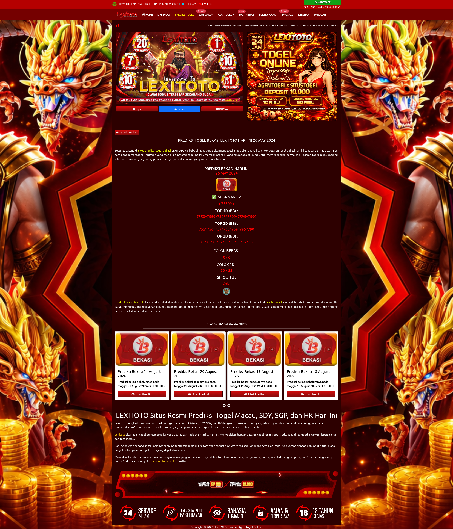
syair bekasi (274, 302)
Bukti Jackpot (268, 14)
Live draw (163, 14)
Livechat (207, 3)
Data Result (246, 14)
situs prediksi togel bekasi (154, 150)
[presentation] (224, 405)
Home (149, 14)
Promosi (287, 14)
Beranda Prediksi (128, 132)
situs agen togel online (163, 461)
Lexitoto (120, 434)
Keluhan (303, 14)
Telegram (190, 3)
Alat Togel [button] (225, 14)
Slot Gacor (206, 14)
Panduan (320, 14)
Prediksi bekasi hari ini (129, 302)
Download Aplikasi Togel (135, 3)
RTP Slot (224, 108)
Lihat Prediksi (143, 394)
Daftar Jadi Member (166, 3)
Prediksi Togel (184, 14)
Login (138, 108)
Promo (181, 108)
